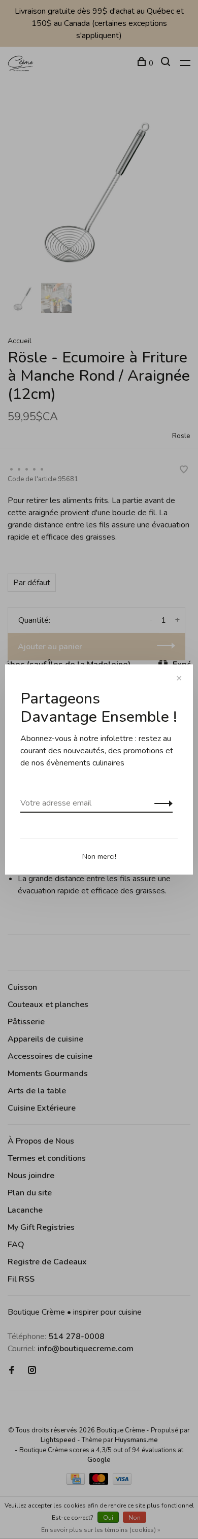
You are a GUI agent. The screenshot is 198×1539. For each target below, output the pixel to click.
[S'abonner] (161, 803)
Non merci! (99, 856)
